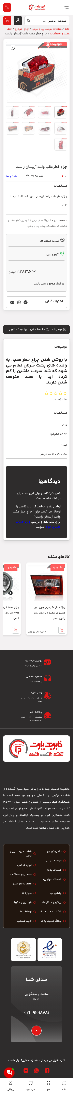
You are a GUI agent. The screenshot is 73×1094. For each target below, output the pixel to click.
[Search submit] (27, 21)
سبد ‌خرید (30, 1090)
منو (48, 1090)
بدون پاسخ (11, 176)
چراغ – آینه (42, 220)
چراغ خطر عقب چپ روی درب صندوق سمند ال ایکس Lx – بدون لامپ (48, 613)
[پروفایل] (10, 1082)
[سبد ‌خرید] (30, 1082)
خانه (64, 1090)
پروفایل (10, 1090)
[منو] (48, 1082)
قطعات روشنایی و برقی (47, 29)
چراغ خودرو (22, 29)
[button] (12, 48)
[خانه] (64, 1082)
